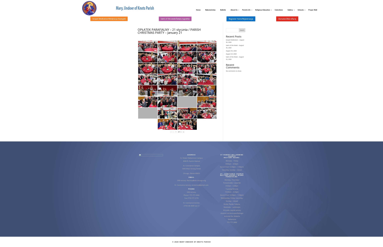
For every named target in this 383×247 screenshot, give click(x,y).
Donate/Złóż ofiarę (287, 18)
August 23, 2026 (231, 54)
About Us (234, 10)
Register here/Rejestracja (241, 18)
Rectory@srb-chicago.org (196, 180)
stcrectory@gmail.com (200, 185)
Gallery (290, 10)
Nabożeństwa (210, 10)
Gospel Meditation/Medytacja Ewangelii (109, 19)
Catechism (279, 10)
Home (198, 10)
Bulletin (223, 10)
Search (242, 30)
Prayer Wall (312, 10)
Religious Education (262, 10)
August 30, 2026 (231, 51)
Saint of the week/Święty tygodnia (175, 19)
